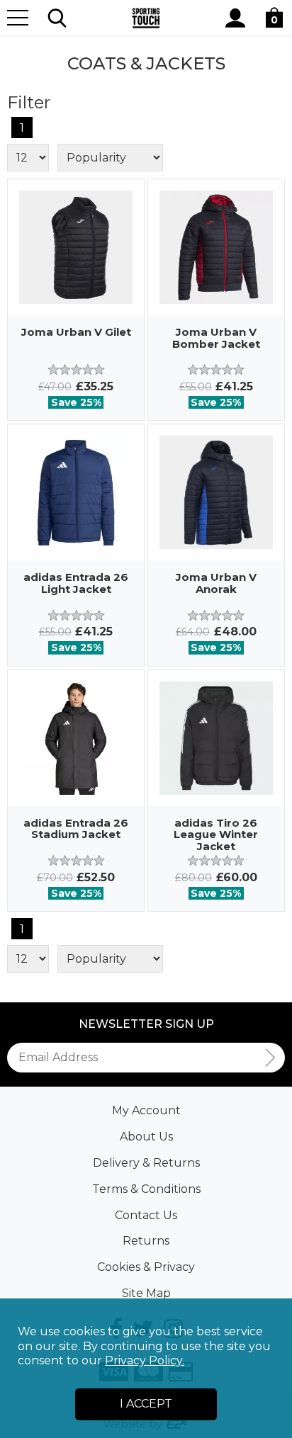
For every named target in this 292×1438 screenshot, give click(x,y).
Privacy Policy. (144, 1360)
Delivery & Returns (146, 1163)
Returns (146, 1240)
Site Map (146, 1293)
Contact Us (146, 1215)
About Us (146, 1136)
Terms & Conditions (146, 1189)
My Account (146, 1110)
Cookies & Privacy (146, 1267)
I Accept (146, 1403)
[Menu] (17, 17)
